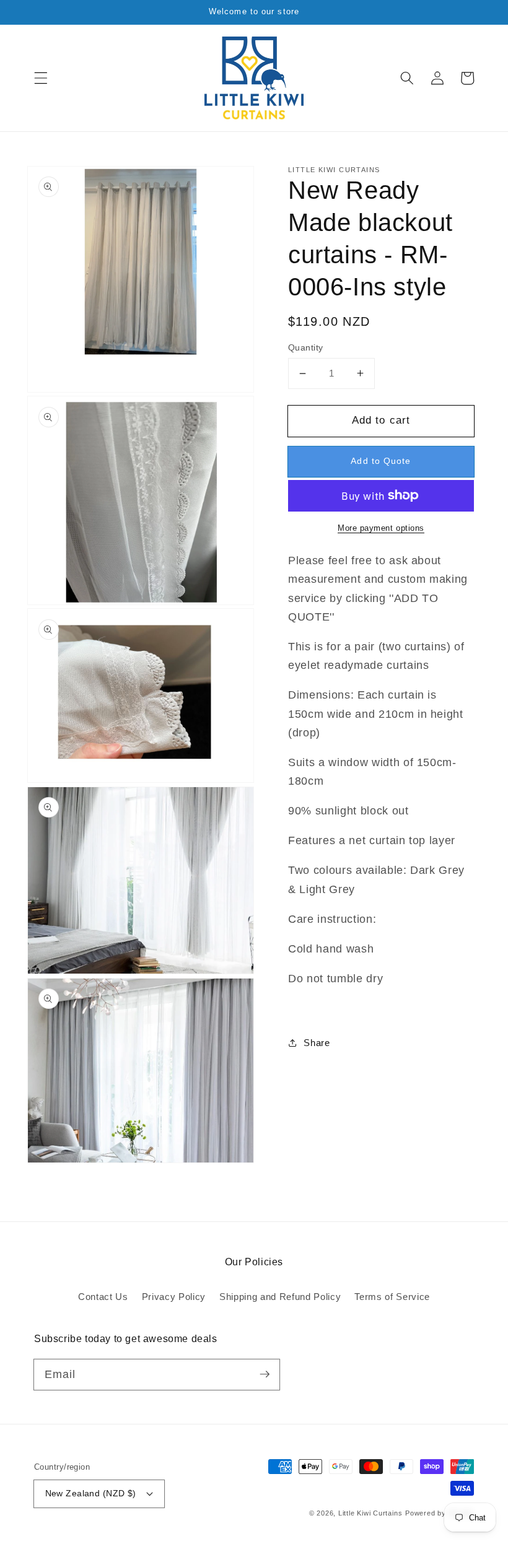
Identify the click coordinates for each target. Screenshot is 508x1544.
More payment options (381, 528)
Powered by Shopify (439, 1513)
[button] (41, 78)
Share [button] (317, 1042)
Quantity (305, 347)
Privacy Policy (174, 1296)
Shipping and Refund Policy (280, 1296)
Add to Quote (381, 461)
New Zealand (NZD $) (90, 1493)
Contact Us (103, 1296)
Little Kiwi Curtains (370, 1513)
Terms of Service (392, 1296)
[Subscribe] (264, 1374)
